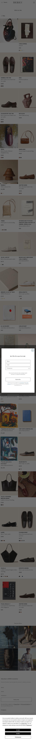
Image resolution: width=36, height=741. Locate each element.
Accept (18, 730)
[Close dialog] (32, 350)
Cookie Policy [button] (24, 723)
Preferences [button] (29, 725)
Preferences (18, 737)
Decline (18, 733)
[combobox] (17, 368)
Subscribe (18, 379)
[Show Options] (29, 368)
